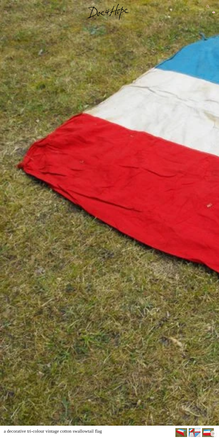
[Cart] (213, 12)
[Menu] (6, 12)
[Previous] (175, 433)
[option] (181, 433)
